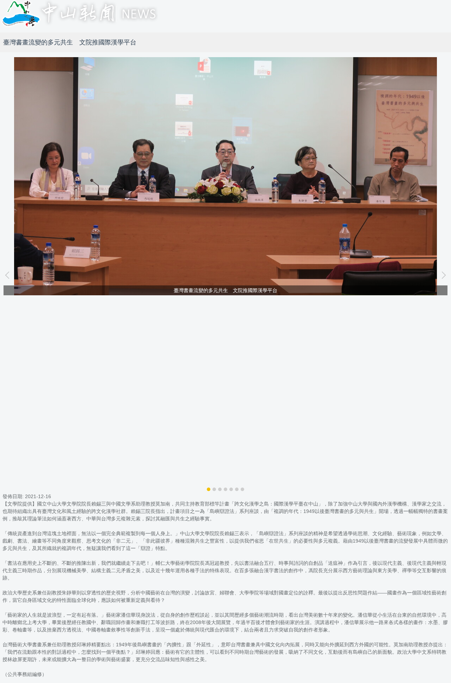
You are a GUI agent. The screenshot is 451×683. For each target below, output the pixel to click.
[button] (9, 275)
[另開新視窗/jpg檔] (225, 176)
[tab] (208, 489)
